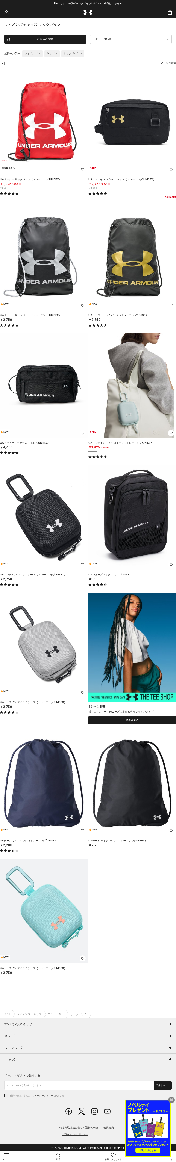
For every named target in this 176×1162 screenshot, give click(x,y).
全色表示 (171, 62)
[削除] (39, 53)
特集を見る (132, 720)
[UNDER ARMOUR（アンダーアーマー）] (88, 12)
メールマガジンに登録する (22, 1075)
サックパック (78, 1014)
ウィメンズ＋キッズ (29, 1014)
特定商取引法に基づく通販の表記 (78, 1127)
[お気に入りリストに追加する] (83, 170)
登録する (160, 1085)
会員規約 (108, 1127)
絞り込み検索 (45, 39)
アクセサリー (56, 1014)
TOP (7, 1014)
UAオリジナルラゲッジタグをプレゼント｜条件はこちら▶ (88, 3)
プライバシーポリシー (41, 1095)
